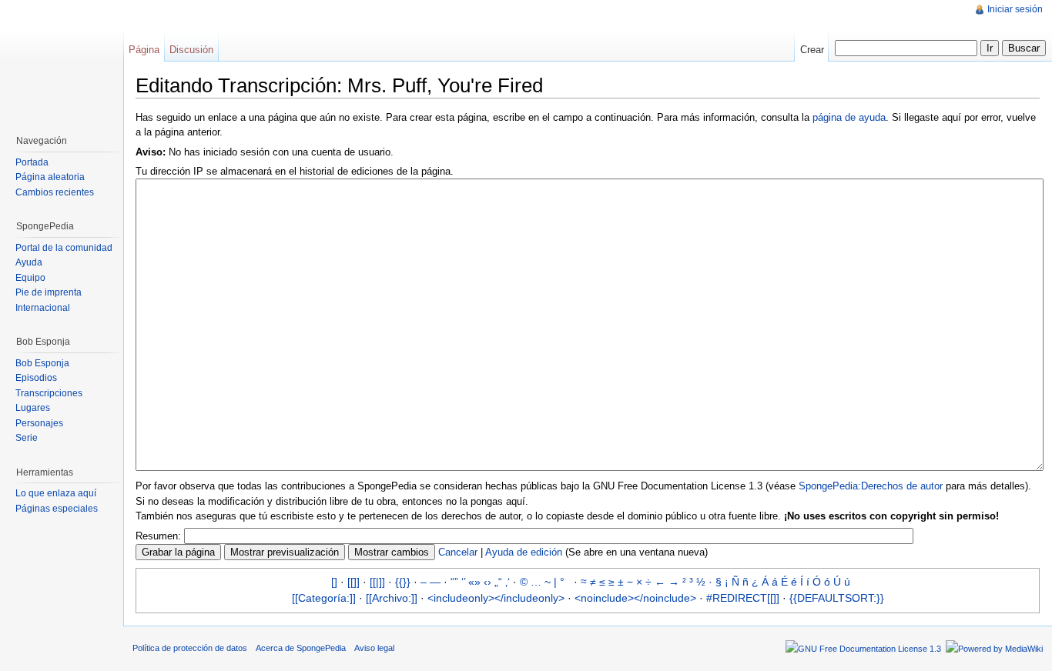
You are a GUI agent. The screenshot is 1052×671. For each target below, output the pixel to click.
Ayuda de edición (523, 552)
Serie (26, 437)
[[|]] (377, 582)
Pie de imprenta (48, 292)
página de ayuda (849, 117)
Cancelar (457, 552)
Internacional (42, 307)
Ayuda (28, 262)
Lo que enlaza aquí (55, 493)
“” (454, 582)
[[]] (353, 582)
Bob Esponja (42, 363)
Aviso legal (374, 648)
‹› (487, 582)
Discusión (191, 49)
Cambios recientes (54, 192)
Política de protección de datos (189, 648)
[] (334, 582)
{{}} (402, 582)
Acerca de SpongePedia (301, 648)
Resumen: (158, 536)
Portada (32, 162)
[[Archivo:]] (391, 598)
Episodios (36, 377)
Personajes (39, 423)
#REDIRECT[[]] (742, 598)
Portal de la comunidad (63, 247)
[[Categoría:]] (324, 598)
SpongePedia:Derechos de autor (871, 486)
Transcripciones (48, 393)
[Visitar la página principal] (61, 61)
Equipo (30, 277)
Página (144, 49)
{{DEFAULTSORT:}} (836, 598)
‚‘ (507, 582)
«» (474, 582)
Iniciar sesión (1015, 9)
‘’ (463, 582)
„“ (498, 582)
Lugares (32, 407)
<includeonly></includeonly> (496, 598)
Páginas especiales (56, 508)
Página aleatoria (50, 177)
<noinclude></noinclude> (635, 598)
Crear (812, 49)
